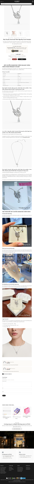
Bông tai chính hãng (2, 469)
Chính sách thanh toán (20, 469)
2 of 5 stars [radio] (4, 379)
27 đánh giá (15, 57)
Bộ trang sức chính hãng (3, 472)
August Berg (10, 467)
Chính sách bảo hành (20, 467)
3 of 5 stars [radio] (6, 379)
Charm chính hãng (2, 471)
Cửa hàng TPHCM (28, 468)
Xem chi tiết (19, 85)
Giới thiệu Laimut (28, 467)
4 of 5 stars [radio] (8, 379)
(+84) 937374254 (24, 457)
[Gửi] (32, 4)
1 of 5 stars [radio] (2, 379)
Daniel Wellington (11, 468)
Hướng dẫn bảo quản (20, 470)
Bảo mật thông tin (28, 469)
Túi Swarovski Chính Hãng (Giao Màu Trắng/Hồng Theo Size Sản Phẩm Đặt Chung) (26, 416)
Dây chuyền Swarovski (23, 37)
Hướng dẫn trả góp (19, 471)
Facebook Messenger (22, 455)
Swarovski (19, 73)
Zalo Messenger (28, 455)
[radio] (3, 414)
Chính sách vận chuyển (20, 468)
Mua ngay (14, 59)
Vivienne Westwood (11, 469)
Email (3, 391)
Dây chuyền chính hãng (17, 37)
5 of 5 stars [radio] (12, 379)
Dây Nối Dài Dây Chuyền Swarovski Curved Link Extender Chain (7, 417)
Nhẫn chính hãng (2, 470)
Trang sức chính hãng (10, 37)
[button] (2, 2)
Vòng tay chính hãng (2, 468)
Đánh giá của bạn (4, 378)
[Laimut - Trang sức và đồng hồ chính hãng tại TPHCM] (17, 1)
